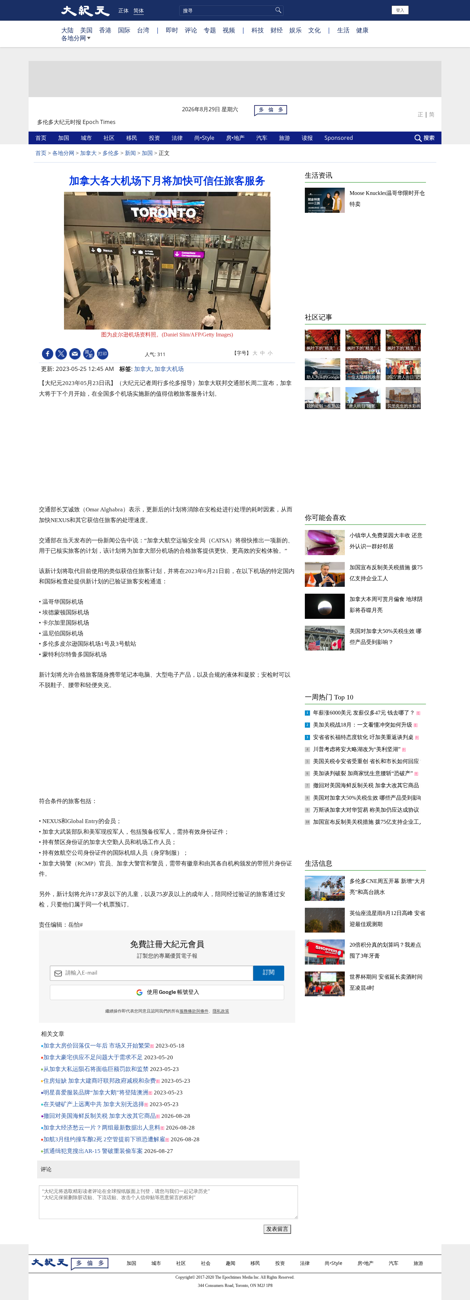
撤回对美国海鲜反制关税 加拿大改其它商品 (99, 1116)
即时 (172, 30)
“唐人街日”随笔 (361, 406)
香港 (105, 30)
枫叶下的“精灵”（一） (407, 348)
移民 (132, 138)
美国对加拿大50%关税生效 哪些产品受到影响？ (371, 798)
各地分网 (73, 38)
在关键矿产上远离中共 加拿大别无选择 (93, 1104)
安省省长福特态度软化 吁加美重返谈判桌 (364, 737)
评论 (191, 30)
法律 (178, 138)
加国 (64, 138)
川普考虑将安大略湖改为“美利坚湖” (357, 749)
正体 (123, 10)
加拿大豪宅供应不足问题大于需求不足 (93, 1057)
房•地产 (236, 138)
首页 (41, 138)
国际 (124, 30)
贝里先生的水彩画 (403, 406)
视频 (229, 30)
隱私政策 (221, 1011)
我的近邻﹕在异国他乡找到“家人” (337, 406)
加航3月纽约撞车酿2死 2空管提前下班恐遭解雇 (104, 1139)
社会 (206, 1263)
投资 (155, 138)
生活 (343, 30)
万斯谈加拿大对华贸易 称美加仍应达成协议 (366, 810)
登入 (400, 10)
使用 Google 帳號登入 (173, 992)
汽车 (262, 138)
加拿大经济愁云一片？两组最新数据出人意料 (101, 1127)
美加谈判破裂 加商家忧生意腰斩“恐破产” (363, 773)
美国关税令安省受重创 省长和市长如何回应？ (369, 761)
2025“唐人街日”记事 (405, 377)
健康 (362, 30)
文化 (314, 30)
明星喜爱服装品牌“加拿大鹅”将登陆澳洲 (95, 1092)
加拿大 (88, 153)
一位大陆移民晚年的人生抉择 (374, 377)
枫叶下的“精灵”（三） (327, 348)
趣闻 (231, 1263)
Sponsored (339, 138)
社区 (110, 138)
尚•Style (205, 138)
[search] (231, 11)
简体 (138, 10)
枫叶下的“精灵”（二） (367, 348)
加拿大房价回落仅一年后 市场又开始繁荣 (96, 1045)
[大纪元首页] (85, 10)
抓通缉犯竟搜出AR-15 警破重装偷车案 (93, 1151)
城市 (87, 138)
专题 (210, 30)
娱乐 (295, 30)
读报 (308, 138)
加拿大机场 (169, 369)
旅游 (285, 138)
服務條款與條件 (194, 1011)
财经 (276, 30)
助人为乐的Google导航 (327, 377)
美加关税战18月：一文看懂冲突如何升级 (363, 725)
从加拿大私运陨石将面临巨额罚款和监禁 (96, 1069)
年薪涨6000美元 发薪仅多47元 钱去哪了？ (364, 713)
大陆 (67, 30)
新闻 (130, 153)
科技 (258, 30)
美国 (86, 30)
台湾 (143, 30)
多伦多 (111, 153)
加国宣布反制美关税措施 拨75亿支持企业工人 (369, 822)
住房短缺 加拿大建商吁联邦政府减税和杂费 (99, 1081)
